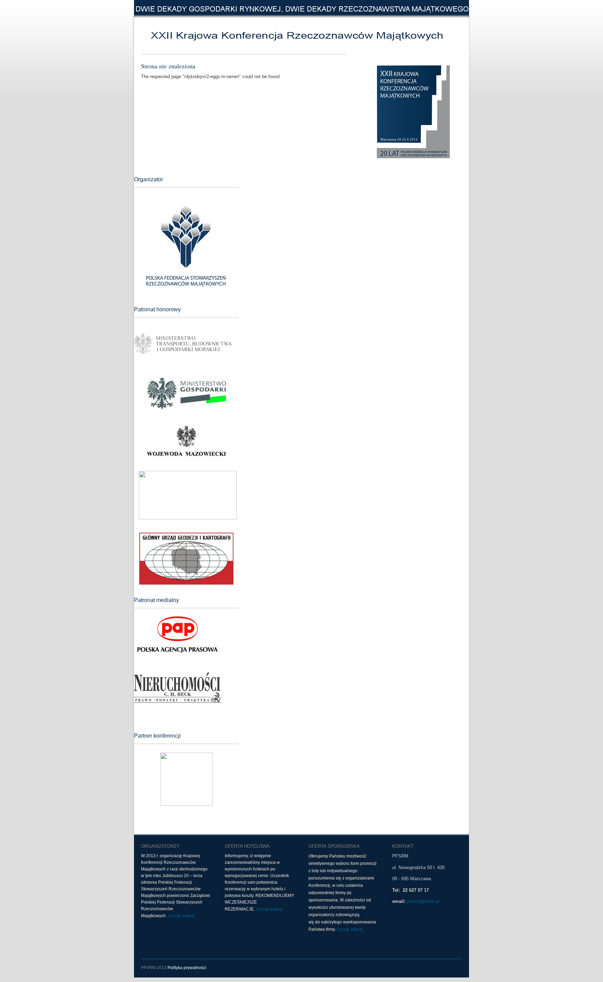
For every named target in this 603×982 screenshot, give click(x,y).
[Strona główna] (242, 35)
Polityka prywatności (187, 967)
